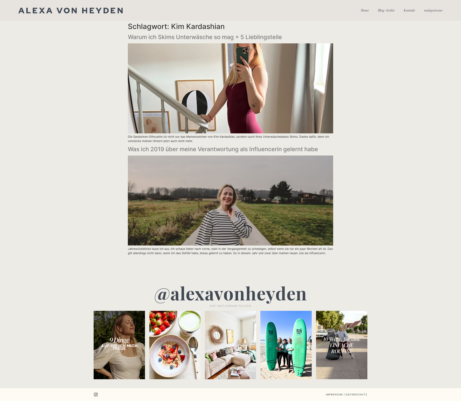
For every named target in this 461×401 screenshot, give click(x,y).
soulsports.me (433, 10)
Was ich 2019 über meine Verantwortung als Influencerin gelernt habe (223, 149)
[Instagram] (96, 394)
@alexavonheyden (230, 293)
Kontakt (409, 10)
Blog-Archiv (386, 10)
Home (365, 10)
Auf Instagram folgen (230, 306)
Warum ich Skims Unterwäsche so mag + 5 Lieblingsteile (205, 36)
